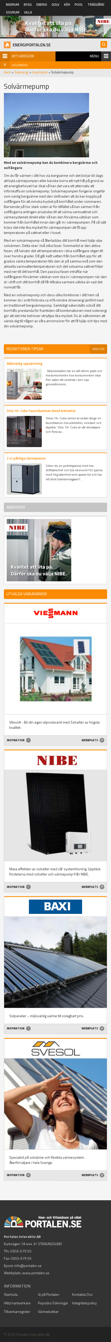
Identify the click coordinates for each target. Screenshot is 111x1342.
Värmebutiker (48, 1311)
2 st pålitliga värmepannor (26, 458)
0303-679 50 (20, 1251)
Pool (79, 4)
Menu (94, 56)
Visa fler (98, 349)
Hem (7, 72)
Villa (28, 12)
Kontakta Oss (82, 1294)
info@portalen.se (28, 1265)
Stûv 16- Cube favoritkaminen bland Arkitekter (41, 410)
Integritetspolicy (84, 1303)
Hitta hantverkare (17, 1303)
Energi (41, 4)
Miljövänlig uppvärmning (25, 363)
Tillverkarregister (17, 1311)
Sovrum (12, 12)
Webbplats (90, 740)
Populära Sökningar (53, 1303)
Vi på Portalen (48, 1294)
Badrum (12, 4)
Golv (55, 4)
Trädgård (96, 4)
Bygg (28, 4)
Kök (67, 4)
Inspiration (40, 72)
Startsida (11, 1294)
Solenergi (21, 72)
